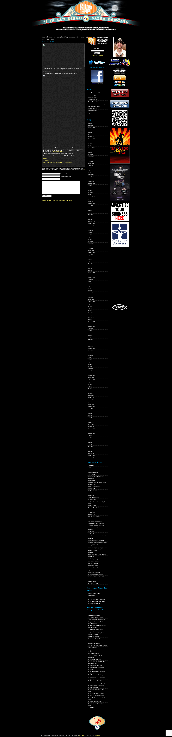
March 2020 (90, 154)
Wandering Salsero (92, 581)
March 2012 (90, 339)
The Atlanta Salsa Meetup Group (95, 659)
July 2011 (90, 357)
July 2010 (90, 384)
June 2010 (90, 386)
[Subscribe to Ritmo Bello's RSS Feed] (91, 41)
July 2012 (90, 330)
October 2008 (91, 431)
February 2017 (91, 217)
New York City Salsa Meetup (94, 636)
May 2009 (90, 415)
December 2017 (91, 196)
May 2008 (90, 442)
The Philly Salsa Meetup (93, 687)
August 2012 (90, 328)
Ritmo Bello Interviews (93, 106)
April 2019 (90, 172)
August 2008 (90, 435)
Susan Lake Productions (93, 563)
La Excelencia (91, 495)
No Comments (81, 169)
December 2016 (91, 221)
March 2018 (90, 192)
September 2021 (91, 141)
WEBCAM (81, 735)
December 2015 (91, 248)
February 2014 (91, 292)
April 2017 (90, 212)
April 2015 (90, 261)
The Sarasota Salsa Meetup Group (95, 701)
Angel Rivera (52, 169)
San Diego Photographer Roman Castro (96, 599)
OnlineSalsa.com (91, 514)
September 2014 (91, 277)
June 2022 (90, 132)
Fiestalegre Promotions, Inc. (94, 486)
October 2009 (91, 404)
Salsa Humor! (91, 533)
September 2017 (91, 203)
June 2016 (90, 234)
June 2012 (90, 333)
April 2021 (90, 143)
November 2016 (91, 223)
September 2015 (91, 252)
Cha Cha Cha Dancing (92, 97)
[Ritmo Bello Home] (86, 13)
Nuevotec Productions (92, 510)
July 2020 (90, 150)
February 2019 (91, 174)
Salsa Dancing (67, 168)
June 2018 (90, 188)
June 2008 (90, 440)
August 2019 (90, 165)
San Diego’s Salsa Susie (93, 544)
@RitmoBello (46, 160)
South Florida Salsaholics (93, 653)
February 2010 (91, 395)
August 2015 (90, 254)
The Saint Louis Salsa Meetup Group (96, 695)
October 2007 (91, 457)
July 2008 (90, 437)
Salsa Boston (90, 529)
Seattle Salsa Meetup (92, 647)
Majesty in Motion (92, 505)
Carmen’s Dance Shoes (93, 472)
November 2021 (91, 138)
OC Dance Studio (91, 512)
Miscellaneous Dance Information (57, 168)
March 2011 (90, 366)
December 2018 (91, 179)
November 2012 (91, 321)
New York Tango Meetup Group (95, 638)
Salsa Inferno (90, 538)
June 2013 (90, 308)
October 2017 (91, 201)
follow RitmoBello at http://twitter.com (97, 67)
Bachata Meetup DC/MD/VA (94, 615)
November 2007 (91, 455)
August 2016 (90, 230)
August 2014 (90, 279)
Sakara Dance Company (93, 527)
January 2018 (91, 194)
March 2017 (90, 214)
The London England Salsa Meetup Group (97, 665)
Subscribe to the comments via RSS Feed (62, 200)
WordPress (97, 735)
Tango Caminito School (93, 567)
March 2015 (90, 263)
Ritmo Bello (94, 83)
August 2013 (90, 304)
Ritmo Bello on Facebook (49, 162)
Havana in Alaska (91, 488)
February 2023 (91, 125)
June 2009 (90, 413)
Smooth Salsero (91, 556)
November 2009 (91, 402)
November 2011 (91, 348)
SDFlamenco (90, 552)
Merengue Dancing (92, 101)
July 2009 (90, 411)
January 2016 (91, 246)
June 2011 (90, 359)
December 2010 (91, 373)
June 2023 (90, 123)
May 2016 (90, 237)
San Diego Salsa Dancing (72, 169)
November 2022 (91, 127)
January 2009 (91, 424)
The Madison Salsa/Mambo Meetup (95, 675)
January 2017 (91, 219)
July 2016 (90, 232)
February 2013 (91, 315)
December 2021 (91, 136)
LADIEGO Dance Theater (93, 497)
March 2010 (90, 393)
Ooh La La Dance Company (94, 516)
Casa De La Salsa (91, 474)
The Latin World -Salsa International (95, 574)
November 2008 (91, 428)
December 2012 (91, 319)
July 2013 (90, 306)
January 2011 (91, 370)
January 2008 (91, 451)
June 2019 (90, 167)
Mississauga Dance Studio (93, 507)
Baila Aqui (90, 467)
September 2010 (91, 379)
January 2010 (91, 397)
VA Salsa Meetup (91, 707)
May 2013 (90, 310)
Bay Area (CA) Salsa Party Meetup (95, 617)
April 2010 (90, 391)
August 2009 (90, 408)
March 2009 (90, 420)
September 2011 (91, 353)
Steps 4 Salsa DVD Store (93, 561)
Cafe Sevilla (90, 470)
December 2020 (91, 147)
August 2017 (90, 205)
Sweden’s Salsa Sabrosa (93, 565)
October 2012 (91, 324)
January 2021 (91, 145)
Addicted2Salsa (91, 465)
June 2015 (90, 259)
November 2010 (91, 375)
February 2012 (91, 341)
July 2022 (90, 130)
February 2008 (91, 449)
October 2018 (91, 181)
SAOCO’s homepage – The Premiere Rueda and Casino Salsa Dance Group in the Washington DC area (97, 548)
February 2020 (91, 156)
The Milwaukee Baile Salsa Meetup (95, 680)
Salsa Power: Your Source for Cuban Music (97, 542)
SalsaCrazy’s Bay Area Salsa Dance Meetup (97, 645)
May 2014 (90, 286)
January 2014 (91, 295)
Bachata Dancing (45, 168)
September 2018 (91, 183)
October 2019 (91, 163)
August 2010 (90, 382)
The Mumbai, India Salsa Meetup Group (96, 683)
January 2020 (91, 159)
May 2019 (90, 170)
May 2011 (90, 362)
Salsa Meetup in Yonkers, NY (94, 643)
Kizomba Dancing (91, 99)
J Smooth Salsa (91, 493)
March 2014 (90, 290)
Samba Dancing (91, 110)
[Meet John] (119, 47)
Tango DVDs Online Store (93, 570)
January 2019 (91, 176)
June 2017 (90, 208)
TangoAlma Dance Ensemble (94, 572)
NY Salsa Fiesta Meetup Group (94, 641)
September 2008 (91, 433)
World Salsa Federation (93, 583)
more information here (58, 151)
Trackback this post (46, 200)
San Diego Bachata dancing (61, 169)
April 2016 (90, 239)
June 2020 (90, 152)
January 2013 (91, 317)
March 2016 (90, 241)
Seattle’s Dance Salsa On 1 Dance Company (97, 554)
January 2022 (91, 134)
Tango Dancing (91, 113)
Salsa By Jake (91, 531)
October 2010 (91, 377)
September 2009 (91, 406)
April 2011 (90, 364)
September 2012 (91, 326)
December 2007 (91, 453)
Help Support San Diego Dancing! (64, 162)
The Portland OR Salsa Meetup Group (96, 693)
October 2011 (91, 350)
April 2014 (90, 288)
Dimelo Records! (91, 480)
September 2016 (91, 228)
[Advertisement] (119, 275)
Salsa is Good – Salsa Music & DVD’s (96, 540)
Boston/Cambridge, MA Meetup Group (96, 619)
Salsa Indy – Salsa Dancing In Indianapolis (97, 536)
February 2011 (91, 368)
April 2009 (90, 417)
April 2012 (90, 337)
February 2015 (91, 266)
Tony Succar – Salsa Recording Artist (96, 576)
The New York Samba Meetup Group (96, 685)
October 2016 (91, 225)
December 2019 (91, 161)
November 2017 (91, 199)
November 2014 (91, 272)
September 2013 (91, 301)
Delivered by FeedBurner (97, 55)
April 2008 (90, 444)
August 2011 (90, 355)
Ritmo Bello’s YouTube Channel (94, 521)
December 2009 (91, 399)
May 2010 (90, 388)
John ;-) (45, 158)
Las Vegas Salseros (92, 499)
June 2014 (90, 283)
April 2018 (90, 190)
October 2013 (91, 299)
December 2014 (91, 270)
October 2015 (91, 250)
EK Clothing (90, 597)
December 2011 (91, 346)
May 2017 (90, 210)
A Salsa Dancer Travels (93, 92)
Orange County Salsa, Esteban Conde (96, 519)
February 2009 (91, 422)
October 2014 (91, 275)
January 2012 (91, 344)
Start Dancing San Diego (93, 559)
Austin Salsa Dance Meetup (94, 613)
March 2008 (90, 446)
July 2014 (90, 281)
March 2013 (90, 312)
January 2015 (91, 268)
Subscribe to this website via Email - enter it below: (97, 47)
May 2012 (90, 335)
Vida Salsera (90, 579)
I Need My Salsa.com (92, 490)
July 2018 (90, 185)
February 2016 (91, 243)
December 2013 (91, 297)
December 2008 (91, 426)
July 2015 (90, 257)
